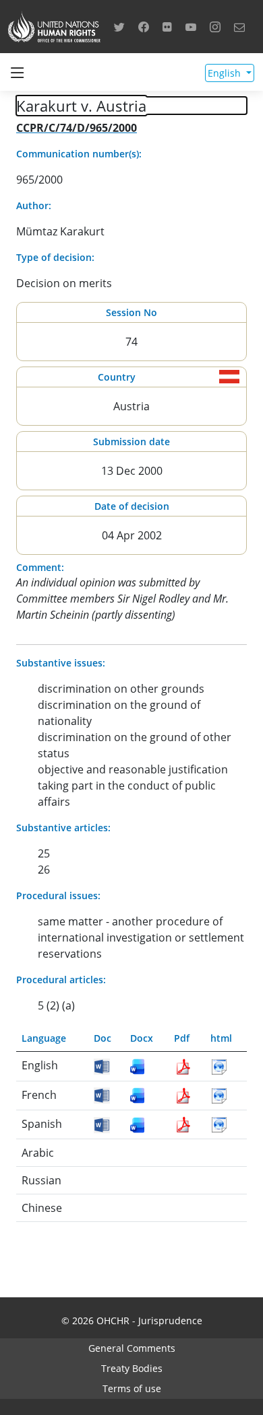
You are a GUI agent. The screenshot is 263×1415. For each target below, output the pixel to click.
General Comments (131, 1348)
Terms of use (132, 1388)
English (225, 73)
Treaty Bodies (132, 1368)
